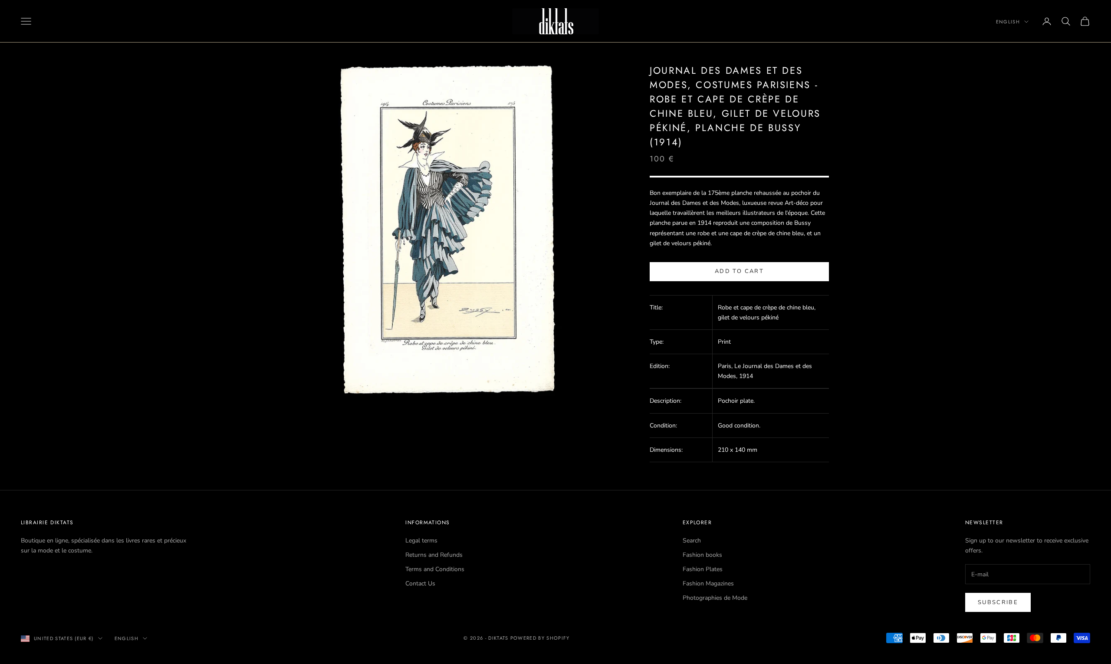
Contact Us (420, 583)
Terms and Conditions (434, 569)
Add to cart (739, 271)
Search (692, 540)
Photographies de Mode (715, 598)
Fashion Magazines (708, 583)
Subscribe (998, 602)
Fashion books (702, 555)
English (1008, 21)
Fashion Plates (703, 569)
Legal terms (421, 540)
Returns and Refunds (434, 555)
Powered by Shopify (540, 637)
